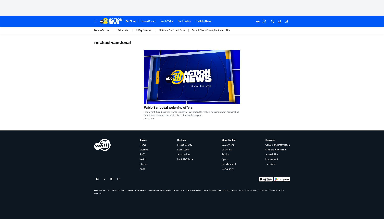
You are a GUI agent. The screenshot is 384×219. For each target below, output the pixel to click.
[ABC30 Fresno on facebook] (97, 179)
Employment (271, 159)
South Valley (184, 21)
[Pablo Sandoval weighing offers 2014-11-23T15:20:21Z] (192, 77)
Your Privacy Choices (116, 190)
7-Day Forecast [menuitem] (144, 30)
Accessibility (271, 154)
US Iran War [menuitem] (123, 30)
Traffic (143, 154)
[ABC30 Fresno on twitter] (104, 179)
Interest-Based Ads (193, 190)
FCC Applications (230, 190)
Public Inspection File (212, 190)
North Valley (166, 21)
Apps (142, 169)
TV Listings (270, 164)
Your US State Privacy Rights (159, 190)
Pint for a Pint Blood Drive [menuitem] (172, 30)
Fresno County (148, 21)
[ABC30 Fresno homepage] (111, 21)
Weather (144, 150)
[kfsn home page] (102, 145)
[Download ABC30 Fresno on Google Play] (282, 179)
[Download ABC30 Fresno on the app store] (266, 179)
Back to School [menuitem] (101, 30)
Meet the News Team (275, 150)
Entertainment (229, 164)
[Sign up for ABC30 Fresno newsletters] (119, 179)
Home (143, 145)
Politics (225, 154)
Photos (143, 164)
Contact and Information (277, 145)
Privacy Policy (99, 190)
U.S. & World (228, 145)
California (226, 150)
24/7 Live (131, 21)
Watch (143, 159)
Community (227, 169)
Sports (225, 159)
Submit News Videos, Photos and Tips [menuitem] (211, 30)
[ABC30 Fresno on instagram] (112, 179)
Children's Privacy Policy (136, 190)
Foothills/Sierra (203, 21)
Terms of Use (178, 190)
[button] (96, 21)
